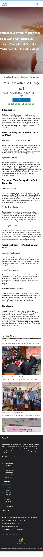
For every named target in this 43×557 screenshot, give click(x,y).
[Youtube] (14, 534)
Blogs (6, 497)
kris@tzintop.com (13, 526)
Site (25, 96)
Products (7, 490)
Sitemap (7, 504)
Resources (8, 499)
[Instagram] (17, 534)
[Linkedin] (7, 534)
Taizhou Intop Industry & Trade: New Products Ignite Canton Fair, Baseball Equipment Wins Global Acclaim (13, 411)
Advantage (8, 495)
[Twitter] (10, 534)
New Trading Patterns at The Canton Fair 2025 (13, 339)
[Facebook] (3, 534)
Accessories (8, 477)
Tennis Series (8, 468)
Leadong (40, 548)
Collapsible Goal (9, 472)
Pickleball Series (9, 470)
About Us (7, 488)
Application (8, 492)
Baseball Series (9, 463)
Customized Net (9, 475)
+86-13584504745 (17, 529)
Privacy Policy (9, 506)
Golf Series (8, 466)
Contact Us (8, 501)
